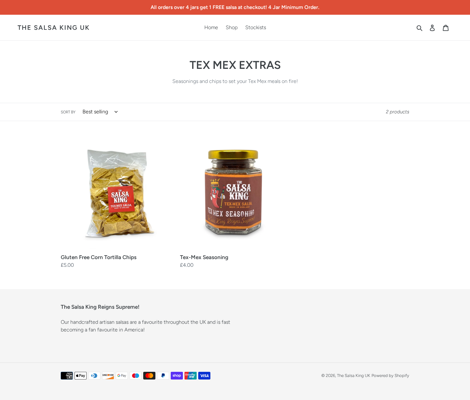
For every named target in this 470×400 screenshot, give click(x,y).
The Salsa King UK (54, 27)
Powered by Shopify (390, 375)
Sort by (68, 112)
